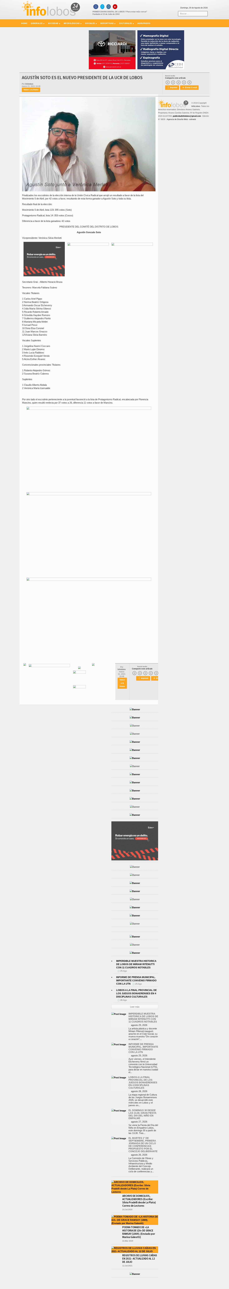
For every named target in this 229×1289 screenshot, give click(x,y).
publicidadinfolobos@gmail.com (187, 116)
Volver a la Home (31, 90)
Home (24, 23)
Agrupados (143, 23)
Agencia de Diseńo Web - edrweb (181, 119)
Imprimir (172, 87)
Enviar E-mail (190, 87)
